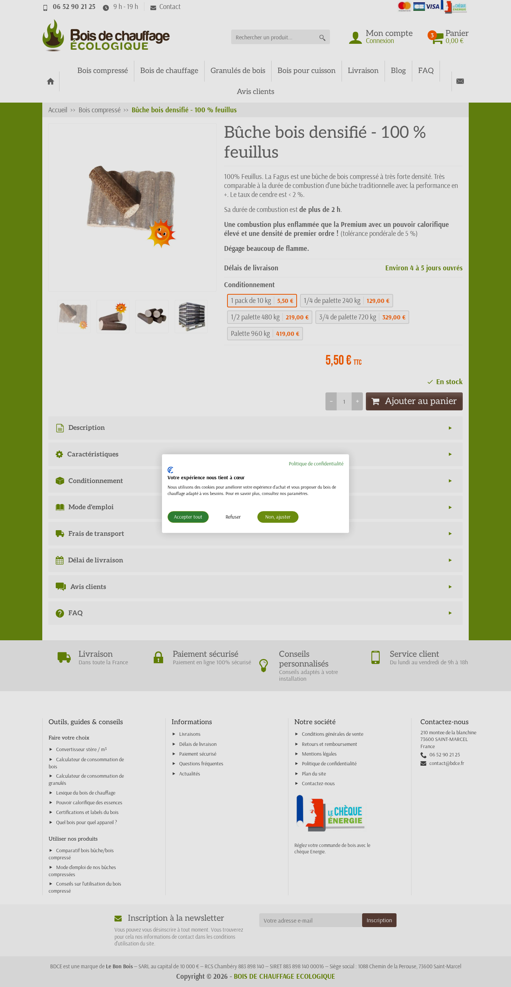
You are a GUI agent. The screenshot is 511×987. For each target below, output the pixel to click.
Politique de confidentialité (316, 463)
